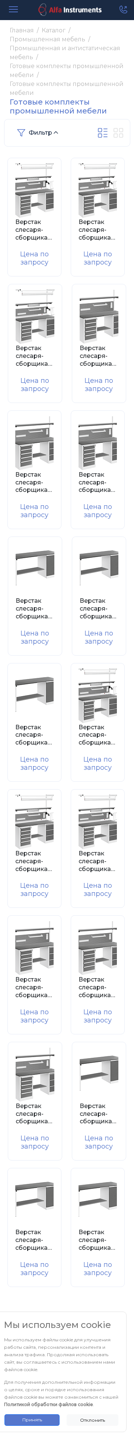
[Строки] (103, 133)
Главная (22, 30)
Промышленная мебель (47, 39)
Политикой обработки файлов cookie (48, 1404)
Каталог (54, 30)
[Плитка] (118, 133)
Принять (32, 1419)
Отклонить (92, 1420)
